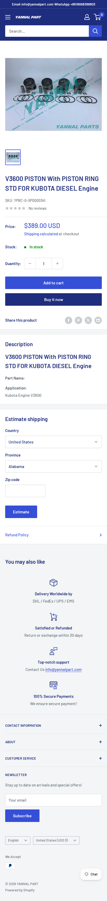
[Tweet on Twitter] (88, 320)
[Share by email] (98, 320)
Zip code (12, 479)
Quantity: (13, 263)
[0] (97, 17)
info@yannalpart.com (63, 669)
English (13, 840)
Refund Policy (17, 534)
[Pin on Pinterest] (78, 320)
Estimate (21, 511)
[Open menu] (7, 17)
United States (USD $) (52, 840)
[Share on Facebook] (68, 320)
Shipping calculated (41, 233)
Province (13, 455)
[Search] (95, 31)
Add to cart (53, 282)
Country (12, 430)
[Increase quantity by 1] (57, 263)
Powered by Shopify (20, 890)
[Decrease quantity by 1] (29, 263)
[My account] (87, 17)
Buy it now (53, 299)
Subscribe (22, 815)
